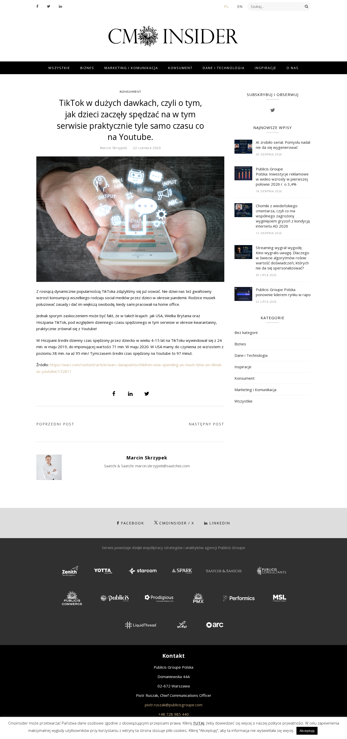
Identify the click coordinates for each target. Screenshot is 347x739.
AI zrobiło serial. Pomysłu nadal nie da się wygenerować (283, 145)
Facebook (132, 523)
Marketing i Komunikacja (131, 68)
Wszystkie (59, 68)
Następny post (206, 424)
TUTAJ (198, 723)
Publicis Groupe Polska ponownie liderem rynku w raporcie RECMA (283, 292)
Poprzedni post (55, 424)
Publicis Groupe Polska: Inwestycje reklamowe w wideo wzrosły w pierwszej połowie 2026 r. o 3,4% (282, 176)
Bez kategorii (246, 332)
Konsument (180, 68)
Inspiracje (265, 68)
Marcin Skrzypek (113, 148)
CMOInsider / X (176, 523)
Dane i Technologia (224, 68)
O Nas (293, 68)
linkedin (219, 523)
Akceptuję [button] (306, 730)
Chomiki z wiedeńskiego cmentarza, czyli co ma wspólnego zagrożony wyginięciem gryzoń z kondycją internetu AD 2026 (283, 216)
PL (226, 6)
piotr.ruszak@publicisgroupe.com (173, 704)
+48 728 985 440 (173, 714)
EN (239, 6)
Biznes (87, 68)
